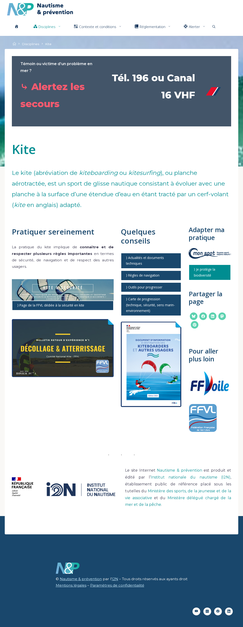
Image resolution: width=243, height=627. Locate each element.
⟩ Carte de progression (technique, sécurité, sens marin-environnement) (150, 305)
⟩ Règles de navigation (143, 275)
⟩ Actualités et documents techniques (145, 260)
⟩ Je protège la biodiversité (204, 272)
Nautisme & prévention (179, 470)
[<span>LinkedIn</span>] (229, 611)
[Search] (213, 26)
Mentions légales (71, 585)
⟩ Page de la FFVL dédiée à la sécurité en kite (50, 305)
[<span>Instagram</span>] (207, 611)
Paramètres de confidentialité (117, 585)
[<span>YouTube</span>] (196, 611)
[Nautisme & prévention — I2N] (40, 9)
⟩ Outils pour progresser (144, 287)
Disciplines (30, 44)
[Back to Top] (224, 620)
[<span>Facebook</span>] (218, 611)
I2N (115, 579)
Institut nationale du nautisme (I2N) (190, 477)
